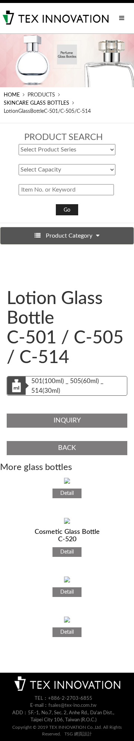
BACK (67, 448)
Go (67, 210)
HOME (12, 95)
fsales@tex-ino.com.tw (72, 705)
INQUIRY (67, 420)
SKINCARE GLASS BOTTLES (36, 103)
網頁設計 (83, 734)
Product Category (68, 236)
